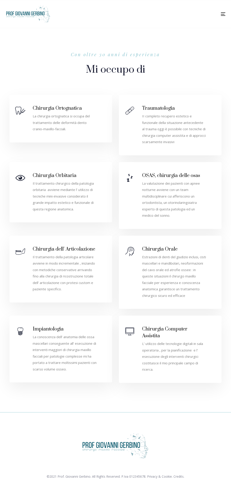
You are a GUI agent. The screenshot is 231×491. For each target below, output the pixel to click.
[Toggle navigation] (188, 14)
